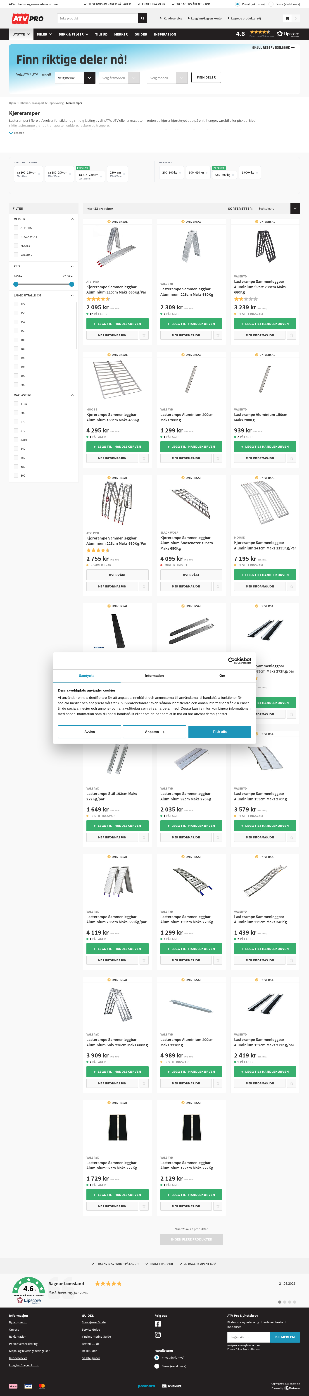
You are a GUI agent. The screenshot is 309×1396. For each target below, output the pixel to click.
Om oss (14, 1329)
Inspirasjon (165, 34)
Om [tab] (222, 676)
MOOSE (25, 245)
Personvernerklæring (23, 1344)
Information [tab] (154, 676)
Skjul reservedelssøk (271, 47)
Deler (42, 34)
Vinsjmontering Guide (96, 1336)
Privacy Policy (234, 1349)
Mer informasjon (112, 335)
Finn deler (206, 77)
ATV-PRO (26, 228)
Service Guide (91, 1329)
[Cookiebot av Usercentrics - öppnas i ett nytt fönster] (231, 660)
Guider (141, 34)
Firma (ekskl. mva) (288, 4)
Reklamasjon (17, 1336)
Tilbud (101, 34)
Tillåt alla (220, 732)
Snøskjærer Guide (94, 1322)
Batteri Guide (91, 1344)
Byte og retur (18, 1322)
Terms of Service (251, 1349)
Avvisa (89, 732)
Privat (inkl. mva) (253, 4)
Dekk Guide (89, 1351)
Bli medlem (285, 1337)
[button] (266, 34)
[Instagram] (189, 1335)
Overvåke (117, 575)
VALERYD (27, 255)
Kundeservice (173, 18)
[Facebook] (189, 1323)
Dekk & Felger (71, 34)
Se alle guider (91, 1358)
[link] (154, 1290)
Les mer (19, 133)
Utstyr (18, 34)
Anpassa (152, 732)
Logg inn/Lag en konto (206, 18)
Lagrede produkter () (246, 18)
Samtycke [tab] (87, 676)
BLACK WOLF (29, 237)
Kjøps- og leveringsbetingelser (29, 1351)
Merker (121, 34)
